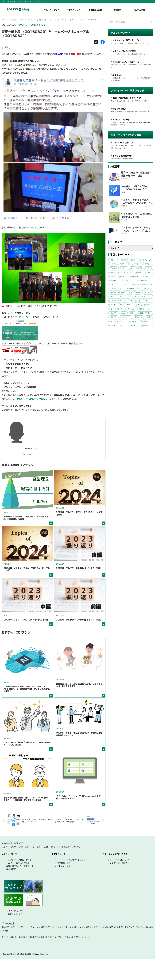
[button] (151, 21)
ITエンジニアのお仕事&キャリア (126, 98)
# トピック (6, 47)
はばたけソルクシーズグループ (126, 62)
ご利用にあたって (14, 914)
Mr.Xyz (27, 453)
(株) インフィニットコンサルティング (57, 927)
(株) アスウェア (127, 927)
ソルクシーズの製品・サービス (126, 40)
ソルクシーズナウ (9, 854)
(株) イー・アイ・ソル (30, 927)
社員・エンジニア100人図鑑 (115, 854)
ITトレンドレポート (121, 120)
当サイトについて (14, 911)
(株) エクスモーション (95, 927)
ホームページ (25, 317)
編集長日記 (117, 75)
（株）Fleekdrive (142, 927)
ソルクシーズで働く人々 (123, 143)
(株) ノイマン (79, 927)
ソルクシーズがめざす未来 (32, 25)
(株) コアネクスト (113, 927)
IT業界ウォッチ (59, 854)
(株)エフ (8, 931)
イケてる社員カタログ (122, 156)
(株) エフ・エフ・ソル (11, 927)
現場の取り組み (119, 109)
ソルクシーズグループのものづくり (34, 399)
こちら (68, 937)
